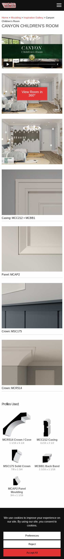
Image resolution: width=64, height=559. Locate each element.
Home (5, 17)
